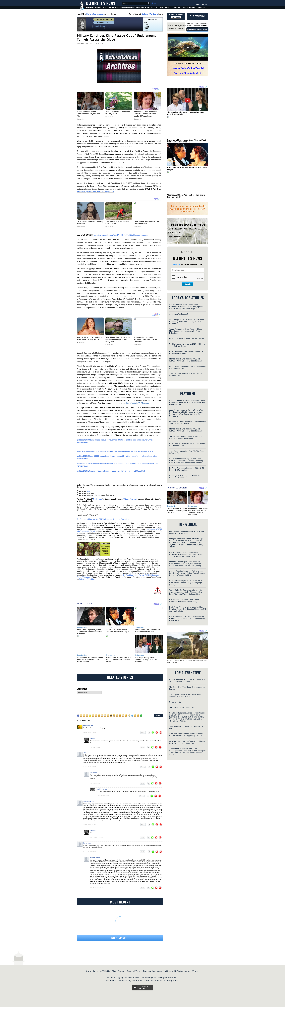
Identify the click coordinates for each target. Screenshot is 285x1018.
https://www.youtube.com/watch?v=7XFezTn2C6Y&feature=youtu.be (121, 235)
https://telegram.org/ (198, 229)
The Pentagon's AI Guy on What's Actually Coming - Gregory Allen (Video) (185, 437)
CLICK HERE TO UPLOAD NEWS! (197, 29)
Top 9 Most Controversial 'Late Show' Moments (146, 223)
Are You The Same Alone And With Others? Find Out (147, 631)
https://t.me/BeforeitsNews (179, 237)
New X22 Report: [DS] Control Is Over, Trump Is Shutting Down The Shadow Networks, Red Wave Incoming (187, 402)
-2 (149, 852)
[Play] (187, 47)
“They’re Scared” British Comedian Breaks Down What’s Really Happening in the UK (186, 735)
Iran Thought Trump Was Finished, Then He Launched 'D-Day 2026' (186, 532)
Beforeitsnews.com (95, 14)
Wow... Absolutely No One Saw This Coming (186, 338)
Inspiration (154, 7)
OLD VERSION (198, 16)
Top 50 (173, 7)
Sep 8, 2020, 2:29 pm (89, 732)
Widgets (195, 971)
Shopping (191, 7)
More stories (109, 28)
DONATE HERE (176, 17)
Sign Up (204, 4)
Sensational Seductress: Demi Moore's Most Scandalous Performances (90, 659)
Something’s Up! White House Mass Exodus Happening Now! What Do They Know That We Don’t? (186, 322)
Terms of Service (143, 971)
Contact (121, 971)
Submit (187, 284)
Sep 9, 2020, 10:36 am (103, 796)
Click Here (97, 499)
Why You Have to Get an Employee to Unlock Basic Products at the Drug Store (187, 742)
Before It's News (100, 3)
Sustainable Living (142, 7)
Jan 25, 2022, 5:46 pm (97, 887)
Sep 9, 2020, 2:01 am (89, 824)
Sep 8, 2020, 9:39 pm (96, 783)
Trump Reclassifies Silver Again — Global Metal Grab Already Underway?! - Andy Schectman (185, 331)
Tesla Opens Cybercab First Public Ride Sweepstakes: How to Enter (185, 695)
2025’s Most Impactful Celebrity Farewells (90, 223)
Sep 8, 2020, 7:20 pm (89, 767)
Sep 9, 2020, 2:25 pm (96, 747)
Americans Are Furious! (178, 314)
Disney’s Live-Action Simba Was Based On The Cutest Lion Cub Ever (187, 661)
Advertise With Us (101, 971)
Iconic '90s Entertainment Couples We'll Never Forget (117, 631)
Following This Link (87, 579)
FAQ (114, 971)
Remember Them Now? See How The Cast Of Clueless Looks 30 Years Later (198, 511)
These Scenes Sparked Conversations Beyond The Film (177, 510)
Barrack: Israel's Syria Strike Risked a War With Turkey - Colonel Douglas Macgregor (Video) (185, 583)
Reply (143, 732)
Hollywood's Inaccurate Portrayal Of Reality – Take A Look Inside (145, 339)
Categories (201, 7)
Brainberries (81, 227)
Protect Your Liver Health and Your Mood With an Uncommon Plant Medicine (187, 681)
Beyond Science (115, 7)
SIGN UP (176, 264)
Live (161, 7)
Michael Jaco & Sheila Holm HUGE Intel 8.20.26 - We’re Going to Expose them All (185, 360)
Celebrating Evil (175, 702)
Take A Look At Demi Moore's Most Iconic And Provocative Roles (118, 659)
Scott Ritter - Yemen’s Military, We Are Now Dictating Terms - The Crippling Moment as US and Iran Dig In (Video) (187, 609)
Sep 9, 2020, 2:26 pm (96, 837)
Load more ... (120, 938)
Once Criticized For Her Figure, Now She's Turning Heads (90, 338)
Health (105, 7)
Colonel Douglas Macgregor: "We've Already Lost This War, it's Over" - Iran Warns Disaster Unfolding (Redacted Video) (187, 573)
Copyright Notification (163, 971)
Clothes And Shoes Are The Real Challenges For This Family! (186, 196)
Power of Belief (128, 7)
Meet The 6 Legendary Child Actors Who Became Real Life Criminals (89, 632)
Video (167, 7)
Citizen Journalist (130, 499)
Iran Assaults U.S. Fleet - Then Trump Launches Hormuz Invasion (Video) (184, 601)
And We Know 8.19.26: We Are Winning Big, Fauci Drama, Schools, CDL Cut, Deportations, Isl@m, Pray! (187, 618)
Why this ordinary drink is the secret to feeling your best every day (117, 339)
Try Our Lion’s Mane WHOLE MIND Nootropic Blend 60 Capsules (102, 519)
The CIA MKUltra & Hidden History (182, 707)
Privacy (130, 971)
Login (198, 4)
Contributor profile (98, 28)
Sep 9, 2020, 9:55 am (89, 852)
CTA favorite (109, 345)
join (88, 491)
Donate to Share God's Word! (188, 73)
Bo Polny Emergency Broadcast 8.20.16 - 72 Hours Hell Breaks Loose (186, 469)
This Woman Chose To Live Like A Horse (117, 223)
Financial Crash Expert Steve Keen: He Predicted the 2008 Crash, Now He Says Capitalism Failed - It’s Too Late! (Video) (185, 564)
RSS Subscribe (182, 971)
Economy (98, 7)
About (88, 971)
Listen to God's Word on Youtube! (187, 68)
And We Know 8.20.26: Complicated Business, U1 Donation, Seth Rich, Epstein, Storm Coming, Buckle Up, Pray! (186, 307)
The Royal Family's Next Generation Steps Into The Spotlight (146, 659)
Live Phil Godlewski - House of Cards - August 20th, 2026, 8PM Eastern (187, 422)
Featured (89, 7)
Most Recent (182, 7)
